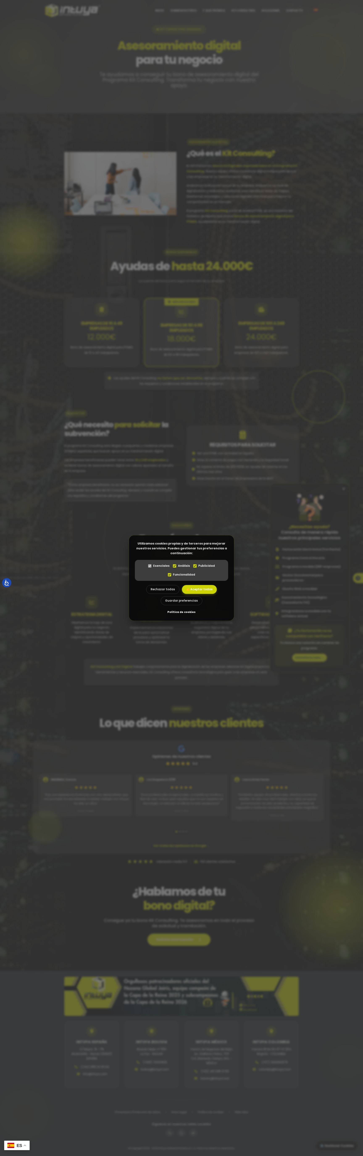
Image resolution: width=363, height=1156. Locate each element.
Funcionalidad (184, 575)
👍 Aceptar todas (199, 589)
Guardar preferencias (181, 601)
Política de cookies (181, 612)
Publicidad (206, 566)
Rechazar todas (163, 589)
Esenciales (161, 566)
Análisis (184, 566)
